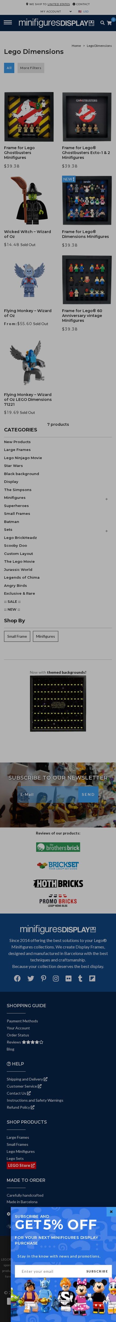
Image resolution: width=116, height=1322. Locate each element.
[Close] (111, 1211)
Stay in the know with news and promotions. (59, 1256)
